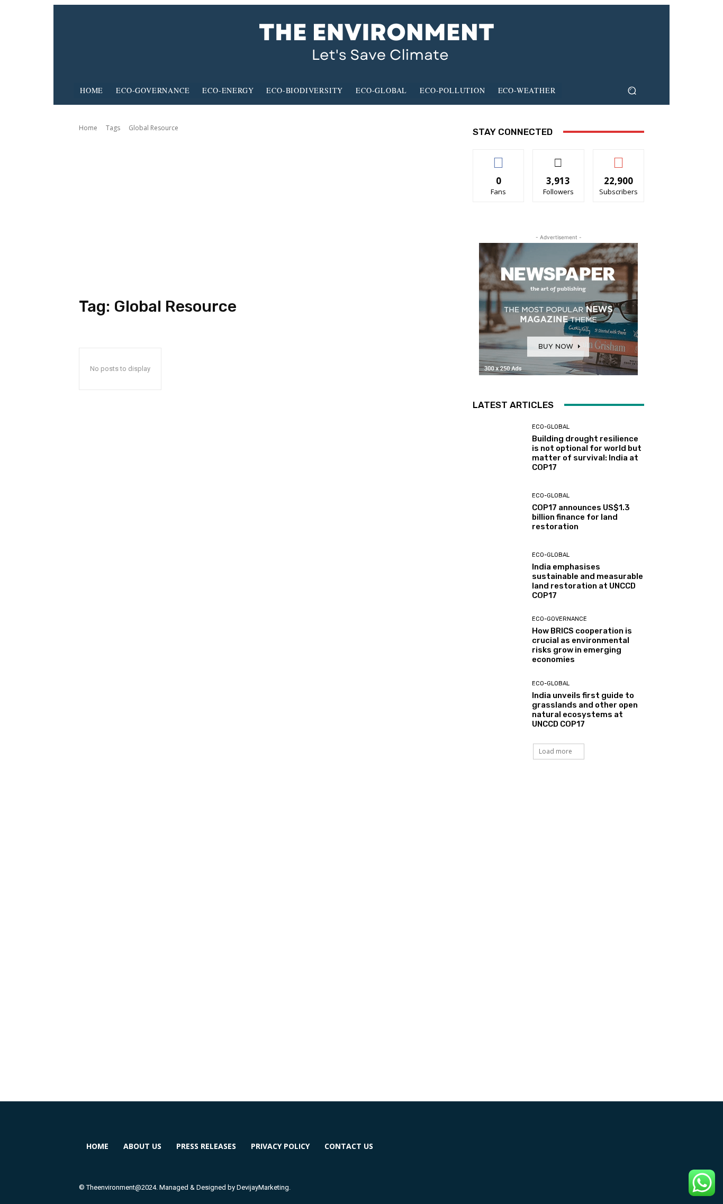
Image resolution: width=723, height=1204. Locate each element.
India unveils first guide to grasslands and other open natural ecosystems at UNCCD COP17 (585, 710)
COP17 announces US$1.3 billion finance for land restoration (581, 517)
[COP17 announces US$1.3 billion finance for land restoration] (498, 512)
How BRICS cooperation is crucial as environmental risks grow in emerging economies (582, 645)
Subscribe (618, 157)
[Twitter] (566, 1153)
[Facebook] (489, 1153)
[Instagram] (528, 1153)
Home (88, 127)
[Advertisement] (263, 215)
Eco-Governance (559, 619)
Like (499, 157)
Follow (558, 157)
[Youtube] (604, 1153)
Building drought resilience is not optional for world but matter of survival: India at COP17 (586, 453)
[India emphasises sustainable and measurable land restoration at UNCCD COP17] (498, 576)
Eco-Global (551, 427)
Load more (555, 751)
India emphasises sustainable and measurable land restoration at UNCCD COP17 (587, 581)
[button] (631, 90)
